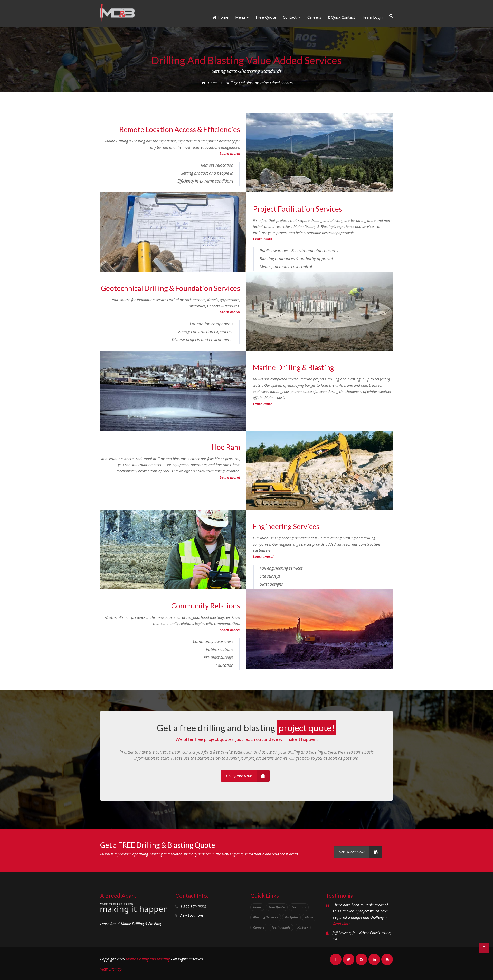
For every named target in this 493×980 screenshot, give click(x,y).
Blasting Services (265, 917)
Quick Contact (342, 17)
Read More (341, 923)
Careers (314, 17)
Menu (240, 17)
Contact (290, 17)
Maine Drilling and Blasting (148, 959)
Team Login (372, 17)
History (302, 927)
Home (222, 17)
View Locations (191, 915)
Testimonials (280, 927)
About (309, 917)
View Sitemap (111, 969)
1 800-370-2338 (193, 906)
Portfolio (291, 917)
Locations (299, 907)
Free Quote (266, 17)
